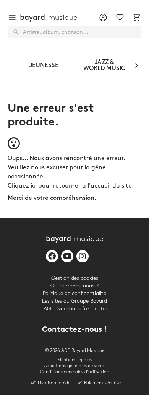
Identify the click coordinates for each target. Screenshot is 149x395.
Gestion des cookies (74, 278)
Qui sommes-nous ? (74, 285)
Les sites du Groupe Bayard (74, 301)
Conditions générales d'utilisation (74, 372)
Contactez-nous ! (74, 330)
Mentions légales (74, 360)
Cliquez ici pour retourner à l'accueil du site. (71, 186)
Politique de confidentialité (74, 293)
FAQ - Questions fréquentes (74, 308)
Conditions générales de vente (74, 366)
